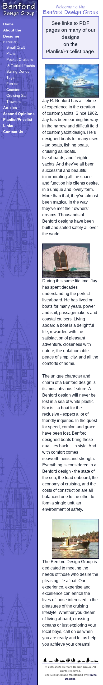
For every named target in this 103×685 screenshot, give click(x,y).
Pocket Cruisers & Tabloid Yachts (20, 62)
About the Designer (12, 33)
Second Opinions (19, 114)
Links (8, 125)
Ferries (12, 83)
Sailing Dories (17, 71)
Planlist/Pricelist (17, 119)
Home (8, 24)
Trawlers (13, 101)
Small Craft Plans (15, 50)
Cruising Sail (16, 95)
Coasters (13, 90)
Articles (10, 107)
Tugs (10, 77)
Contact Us (13, 132)
